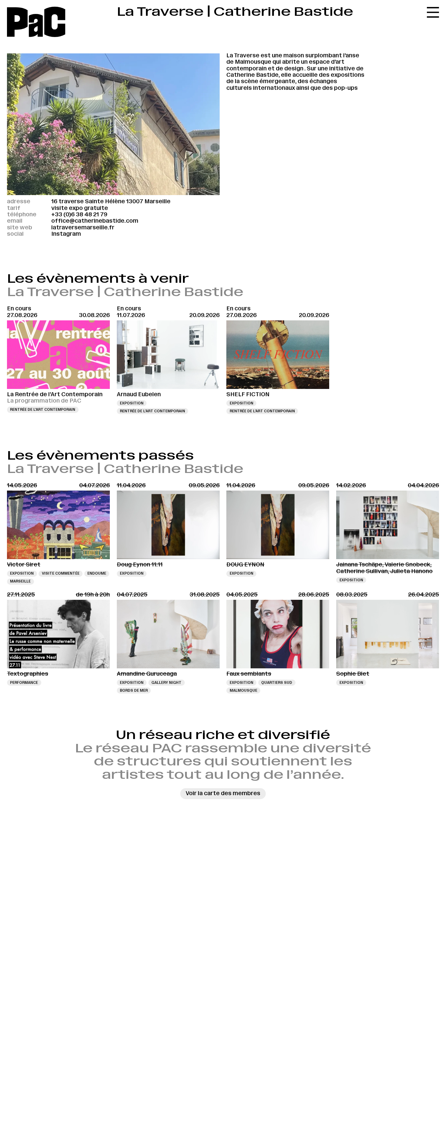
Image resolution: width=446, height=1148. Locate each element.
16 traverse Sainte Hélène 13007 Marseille (111, 201)
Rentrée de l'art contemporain (42, 409)
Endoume (96, 573)
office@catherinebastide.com (94, 221)
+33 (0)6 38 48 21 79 (79, 214)
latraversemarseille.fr (82, 227)
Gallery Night (166, 682)
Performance (24, 682)
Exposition (132, 403)
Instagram (66, 234)
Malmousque (243, 690)
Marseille (20, 581)
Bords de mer (134, 690)
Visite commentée (60, 573)
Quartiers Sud (276, 682)
